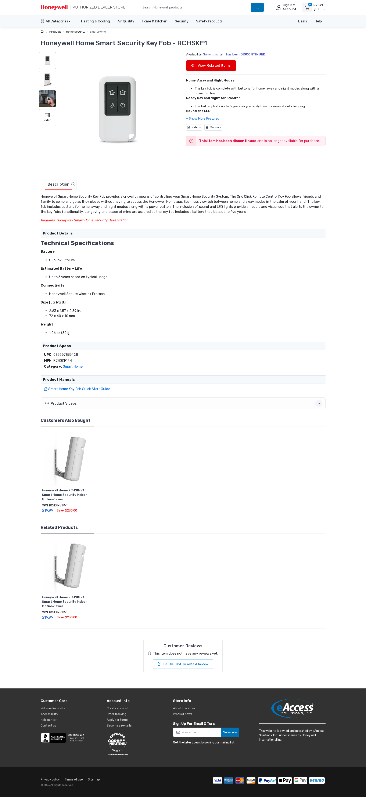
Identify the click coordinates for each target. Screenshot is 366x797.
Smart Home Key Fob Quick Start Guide (79, 389)
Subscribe (230, 732)
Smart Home (98, 31)
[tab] (58, 184)
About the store (184, 708)
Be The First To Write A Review (185, 664)
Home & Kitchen (154, 21)
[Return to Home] (43, 31)
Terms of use (74, 779)
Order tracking (116, 714)
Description (58, 184)
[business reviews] (64, 738)
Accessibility (49, 714)
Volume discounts (53, 708)
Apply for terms (117, 720)
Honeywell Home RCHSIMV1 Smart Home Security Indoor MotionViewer (64, 494)
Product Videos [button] (64, 403)
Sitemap (94, 779)
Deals (302, 21)
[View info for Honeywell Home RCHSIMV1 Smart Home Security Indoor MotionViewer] (68, 459)
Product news (182, 714)
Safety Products (209, 21)
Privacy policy (50, 779)
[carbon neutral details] (130, 744)
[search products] (257, 7)
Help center (49, 720)
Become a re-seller (120, 725)
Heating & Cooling (95, 21)
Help (318, 21)
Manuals (215, 127)
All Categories (57, 21)
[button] (118, 112)
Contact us (48, 725)
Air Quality (126, 21)
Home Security (75, 31)
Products (55, 31)
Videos (196, 127)
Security (182, 21)
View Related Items (214, 65)
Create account (118, 708)
